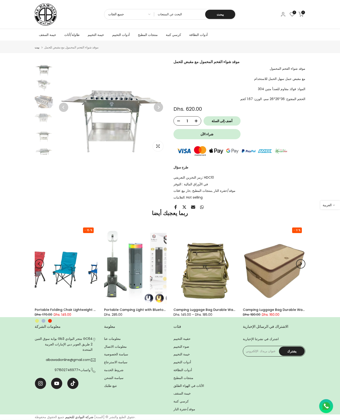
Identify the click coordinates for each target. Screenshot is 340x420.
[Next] (158, 107)
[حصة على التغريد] (184, 207)
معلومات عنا (112, 338)
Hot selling (194, 197)
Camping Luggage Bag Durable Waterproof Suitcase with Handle (228, 309)
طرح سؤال (180, 167)
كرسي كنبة (173, 34)
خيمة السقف (47, 34)
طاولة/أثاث (72, 34)
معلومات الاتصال (115, 346)
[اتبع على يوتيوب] (56, 383)
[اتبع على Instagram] (40, 383)
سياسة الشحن (114, 378)
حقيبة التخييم (182, 338)
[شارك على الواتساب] (202, 207)
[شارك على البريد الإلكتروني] (193, 207)
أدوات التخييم (121, 34)
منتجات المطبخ (148, 34)
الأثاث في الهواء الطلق (188, 385)
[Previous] (63, 107)
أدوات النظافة (198, 34)
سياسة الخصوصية (116, 354)
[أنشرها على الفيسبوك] (175, 207)
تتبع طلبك (110, 385)
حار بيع (186, 190)
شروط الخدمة (114, 370)
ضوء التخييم (181, 346)
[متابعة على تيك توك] (73, 383)
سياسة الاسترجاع (115, 362)
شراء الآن (207, 134)
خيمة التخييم (96, 34)
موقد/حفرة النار (224, 190)
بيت (37, 47)
